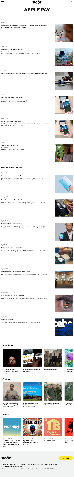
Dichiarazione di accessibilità (11, 466)
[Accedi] (72, 2)
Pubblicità (13, 464)
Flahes (6, 379)
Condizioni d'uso (51, 464)
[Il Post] (37, 2)
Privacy (22, 464)
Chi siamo (4, 464)
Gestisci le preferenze (35, 464)
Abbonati (66, 458)
